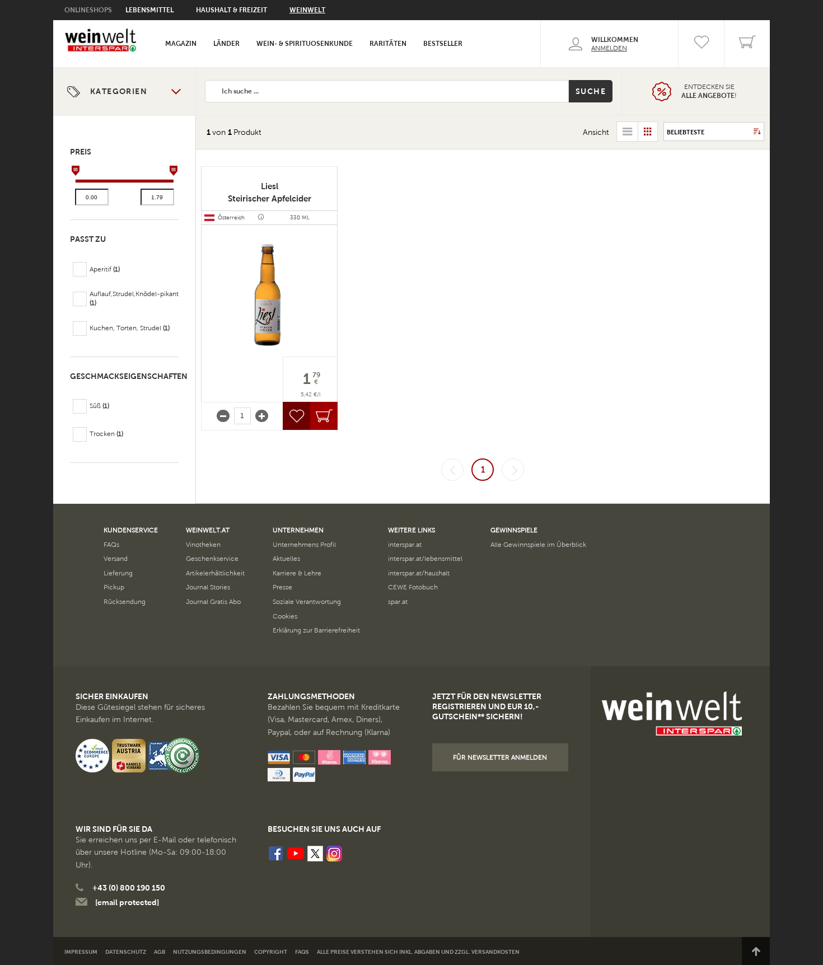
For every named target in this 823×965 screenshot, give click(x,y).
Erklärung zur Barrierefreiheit (316, 630)
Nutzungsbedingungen (209, 952)
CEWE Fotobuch (413, 587)
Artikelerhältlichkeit (215, 573)
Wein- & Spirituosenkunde (304, 44)
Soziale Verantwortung (307, 602)
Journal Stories (208, 587)
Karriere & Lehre (297, 573)
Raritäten (388, 44)
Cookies (285, 616)
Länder (226, 44)
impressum (80, 952)
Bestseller (442, 44)
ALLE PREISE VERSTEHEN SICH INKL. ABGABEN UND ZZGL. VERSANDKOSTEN (418, 952)
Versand (116, 559)
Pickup (114, 587)
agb (159, 952)
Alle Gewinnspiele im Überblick (538, 545)
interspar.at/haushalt (419, 573)
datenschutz (125, 952)
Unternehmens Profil (304, 545)
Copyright (270, 952)
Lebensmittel (149, 10)
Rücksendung (125, 602)
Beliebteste (685, 132)
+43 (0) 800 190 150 (128, 887)
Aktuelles (286, 559)
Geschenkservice (212, 559)
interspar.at (405, 545)
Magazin (181, 44)
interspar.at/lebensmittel (425, 559)
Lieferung (118, 573)
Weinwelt (307, 10)
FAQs (111, 545)
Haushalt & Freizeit (231, 10)
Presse (282, 587)
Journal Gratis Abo (213, 602)
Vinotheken (203, 545)
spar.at (398, 602)
